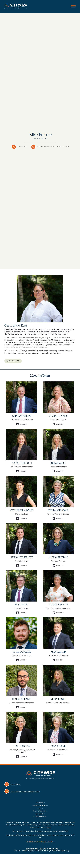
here (49, 827)
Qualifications (13, 361)
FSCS (40, 808)
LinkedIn (23, 424)
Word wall (40, 803)
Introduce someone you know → (40, 841)
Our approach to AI (40, 817)
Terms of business (40, 811)
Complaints (39, 814)
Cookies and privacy (39, 805)
